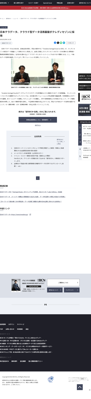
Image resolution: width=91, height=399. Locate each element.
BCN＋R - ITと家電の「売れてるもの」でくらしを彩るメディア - (20, 338)
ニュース (15, 18)
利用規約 (20, 329)
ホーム (1, 18)
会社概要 (23, 361)
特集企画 (59, 3)
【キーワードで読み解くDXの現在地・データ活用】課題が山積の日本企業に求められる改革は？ (31, 201)
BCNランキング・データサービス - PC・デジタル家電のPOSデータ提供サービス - (26, 346)
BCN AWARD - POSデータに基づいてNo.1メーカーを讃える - (19, 349)
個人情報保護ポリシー (36, 361)
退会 (27, 329)
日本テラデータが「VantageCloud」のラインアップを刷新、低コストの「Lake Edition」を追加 (31, 192)
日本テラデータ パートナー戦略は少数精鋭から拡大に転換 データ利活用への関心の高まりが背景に (32, 197)
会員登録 (3, 324)
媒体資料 (14, 361)
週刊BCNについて (85, 3)
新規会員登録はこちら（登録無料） (37, 120)
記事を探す (70, 3)
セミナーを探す (33, 3)
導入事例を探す (19, 3)
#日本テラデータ (6, 43)
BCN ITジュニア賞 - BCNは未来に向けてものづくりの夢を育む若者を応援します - (26, 352)
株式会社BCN (4, 361)
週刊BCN (8, 18)
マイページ (20, 324)
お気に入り (71, 43)
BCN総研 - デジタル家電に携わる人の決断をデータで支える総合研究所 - (23, 343)
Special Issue (47, 3)
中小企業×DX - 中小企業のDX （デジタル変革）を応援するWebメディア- (23, 341)
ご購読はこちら (63, 282)
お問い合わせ (10, 329)
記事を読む (3, 3)
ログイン (11, 324)
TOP (1, 329)
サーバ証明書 (81, 378)
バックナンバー (70, 290)
